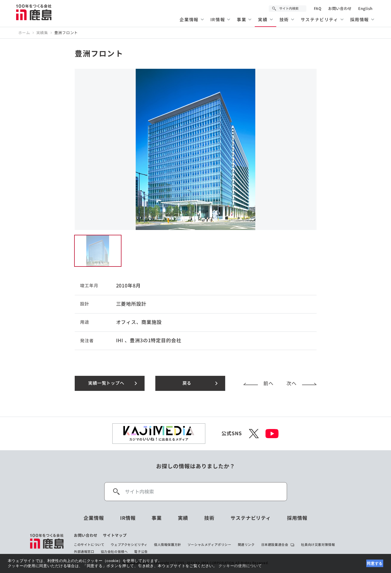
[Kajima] (34, 12)
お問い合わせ (340, 8)
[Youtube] (272, 433)
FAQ (318, 8)
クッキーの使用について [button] (240, 566)
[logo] (47, 543)
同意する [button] (375, 563)
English (365, 8)
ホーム (24, 33)
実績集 (42, 33)
